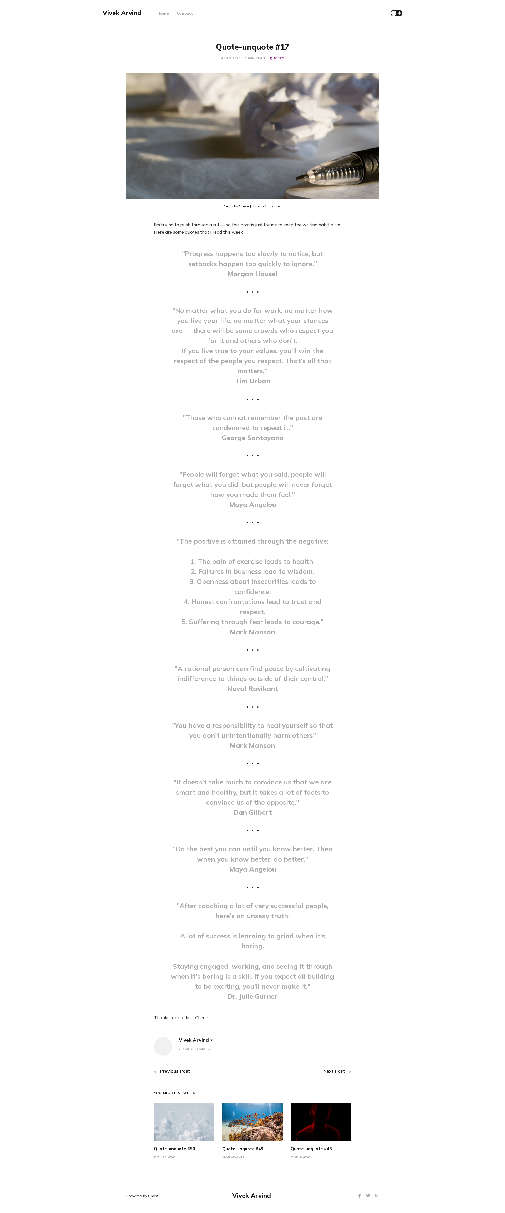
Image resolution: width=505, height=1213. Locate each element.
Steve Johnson (251, 206)
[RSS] (377, 1196)
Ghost (153, 1196)
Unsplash (275, 206)
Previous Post (174, 1071)
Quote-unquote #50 (174, 1148)
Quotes (277, 58)
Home (163, 13)
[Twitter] (369, 1196)
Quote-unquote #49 (243, 1148)
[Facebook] (360, 1196)
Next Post (334, 1071)
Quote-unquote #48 (311, 1148)
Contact (185, 13)
